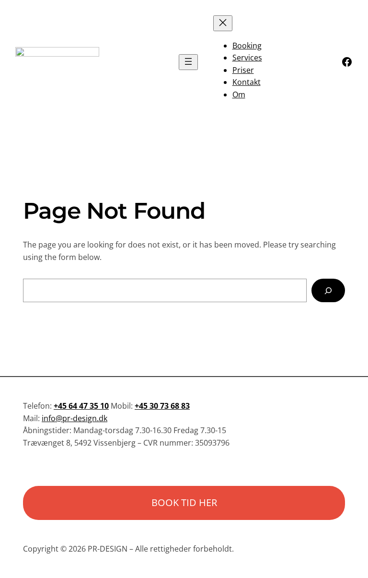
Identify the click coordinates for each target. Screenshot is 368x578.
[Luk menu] (222, 23)
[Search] (328, 290)
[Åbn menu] (188, 62)
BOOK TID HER (184, 502)
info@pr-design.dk (74, 418)
